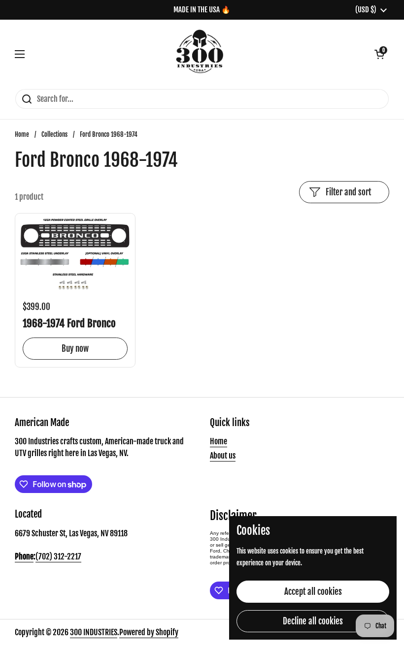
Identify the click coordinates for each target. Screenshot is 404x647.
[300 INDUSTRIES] (200, 54)
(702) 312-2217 (58, 556)
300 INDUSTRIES (93, 632)
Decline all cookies (313, 621)
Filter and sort (348, 192)
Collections (54, 134)
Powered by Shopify (148, 632)
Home (22, 134)
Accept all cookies (313, 591)
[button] (379, 54)
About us (223, 456)
